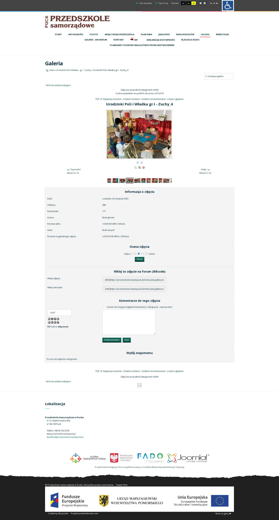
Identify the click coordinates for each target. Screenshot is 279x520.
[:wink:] (58, 318)
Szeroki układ (204, 3)
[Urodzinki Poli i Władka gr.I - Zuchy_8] (154, 180)
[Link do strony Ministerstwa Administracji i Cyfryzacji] (121, 457)
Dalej (203, 169)
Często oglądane (175, 99)
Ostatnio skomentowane (153, 99)
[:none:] (49, 322)
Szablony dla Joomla (58, 513)
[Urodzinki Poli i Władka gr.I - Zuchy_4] (139, 157)
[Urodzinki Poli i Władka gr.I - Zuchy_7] (148, 180)
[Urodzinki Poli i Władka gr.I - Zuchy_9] (160, 180)
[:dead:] (58, 322)
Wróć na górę (221, 513)
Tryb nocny (163, 3)
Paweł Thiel (121, 484)
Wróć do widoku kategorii (58, 85)
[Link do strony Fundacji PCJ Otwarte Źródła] (188, 457)
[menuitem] (58, 34)
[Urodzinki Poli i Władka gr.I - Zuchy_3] (122, 180)
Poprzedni (75, 169)
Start (51, 70)
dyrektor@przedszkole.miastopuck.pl (65, 437)
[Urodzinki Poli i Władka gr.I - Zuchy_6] (143, 180)
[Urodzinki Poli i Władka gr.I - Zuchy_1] (109, 180)
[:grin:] (55, 318)
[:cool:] (52, 318)
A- (211, 3)
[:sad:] (55, 322)
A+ (217, 3)
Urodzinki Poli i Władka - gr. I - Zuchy (73, 70)
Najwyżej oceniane (112, 99)
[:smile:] (49, 318)
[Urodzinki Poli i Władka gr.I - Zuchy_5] (137, 180)
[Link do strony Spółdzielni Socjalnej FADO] (150, 457)
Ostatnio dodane (131, 99)
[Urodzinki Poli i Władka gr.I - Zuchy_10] (166, 180)
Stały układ (200, 3)
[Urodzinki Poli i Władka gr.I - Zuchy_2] (115, 180)
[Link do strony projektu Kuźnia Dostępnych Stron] (88, 457)
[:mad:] (52, 322)
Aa (183, 3)
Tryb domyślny (145, 3)
